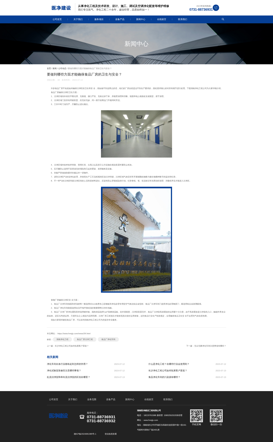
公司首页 (57, 19)
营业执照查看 (111, 434)
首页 (49, 68)
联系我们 (182, 19)
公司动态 (62, 68)
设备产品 (119, 19)
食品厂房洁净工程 (85, 339)
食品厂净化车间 (108, 339)
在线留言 (161, 19)
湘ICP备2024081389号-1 (85, 434)
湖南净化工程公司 (199, 88)
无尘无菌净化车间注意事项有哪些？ (210, 346)
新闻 (55, 68)
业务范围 (91, 399)
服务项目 (99, 19)
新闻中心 (140, 19)
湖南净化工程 (62, 339)
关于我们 (78, 19)
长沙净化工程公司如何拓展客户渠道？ (72, 346)
